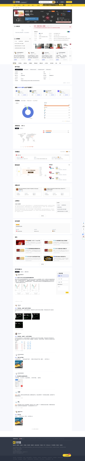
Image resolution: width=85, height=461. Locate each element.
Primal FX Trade (60, 457)
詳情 (18, 94)
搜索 (55, 2)
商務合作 (57, 445)
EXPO (44, 445)
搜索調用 (32, 445)
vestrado (39, 457)
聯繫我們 (18, 445)
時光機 (35, 21)
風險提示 (21, 445)
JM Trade (14, 457)
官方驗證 (41, 445)
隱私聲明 (28, 445)
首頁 (13, 7)
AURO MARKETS (29, 457)
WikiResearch (48, 445)
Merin (24, 457)
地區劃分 (61, 445)
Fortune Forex (66, 457)
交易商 (16, 7)
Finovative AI (50, 457)
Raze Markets (44, 457)
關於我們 (14, 445)
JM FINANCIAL (19, 457)
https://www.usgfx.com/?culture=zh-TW (60, 36)
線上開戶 (28, 21)
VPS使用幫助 (53, 445)
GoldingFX (55, 457)
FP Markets (35, 457)
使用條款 (25, 445)
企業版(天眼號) (37, 445)
